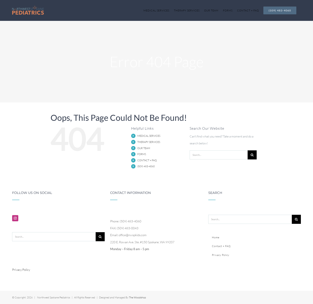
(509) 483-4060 (146, 166)
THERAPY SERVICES (148, 141)
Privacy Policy (21, 270)
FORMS (141, 154)
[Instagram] (15, 218)
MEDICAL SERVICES (148, 135)
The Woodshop (137, 297)
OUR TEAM (143, 148)
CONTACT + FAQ (147, 160)
